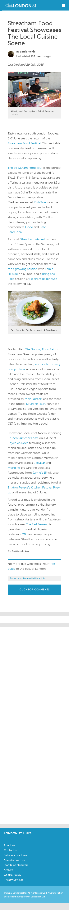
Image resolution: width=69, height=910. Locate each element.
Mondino (14, 467)
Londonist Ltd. (38, 896)
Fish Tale (40, 202)
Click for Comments (35, 589)
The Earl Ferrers (37, 524)
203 (25, 534)
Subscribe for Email (16, 855)
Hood (29, 227)
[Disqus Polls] (38, 674)
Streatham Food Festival (24, 143)
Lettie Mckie (27, 51)
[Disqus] (34, 772)
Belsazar (39, 463)
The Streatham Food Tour (25, 167)
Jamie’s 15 (40, 472)
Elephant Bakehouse (43, 279)
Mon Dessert (33, 399)
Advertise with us (14, 860)
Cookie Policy (12, 875)
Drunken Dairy (36, 404)
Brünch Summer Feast (23, 438)
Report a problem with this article (27, 578)
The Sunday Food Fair (40, 349)
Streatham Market (32, 239)
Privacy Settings (13, 879)
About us (9, 845)
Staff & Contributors (16, 865)
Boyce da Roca (18, 443)
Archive (8, 870)
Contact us (10, 850)
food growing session (22, 269)
